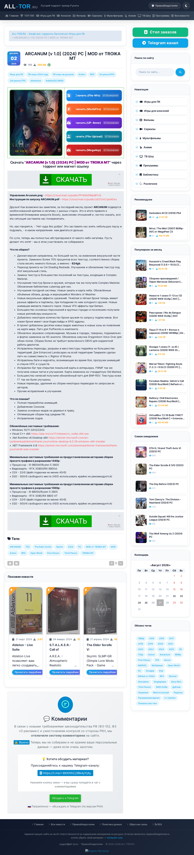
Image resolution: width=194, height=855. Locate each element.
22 (174, 596)
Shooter (173, 676)
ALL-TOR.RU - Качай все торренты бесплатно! (40, 33)
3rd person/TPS (18, 80)
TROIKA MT (88, 553)
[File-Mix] (49, 64)
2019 (150, 643)
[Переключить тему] (186, 5)
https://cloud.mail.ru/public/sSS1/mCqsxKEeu (89, 199)
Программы (150, 165)
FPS (157, 660)
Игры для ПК (77, 33)
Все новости (58, 824)
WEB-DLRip (161, 687)
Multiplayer (157, 665)
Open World (36, 553)
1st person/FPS (106, 74)
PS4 (161, 671)
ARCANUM (15, 546)
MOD (113, 546)
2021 (170, 643)
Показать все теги (147, 703)
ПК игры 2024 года (38, 74)
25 (146, 602)
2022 (140, 649)
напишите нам (114, 837)
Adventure (36, 80)
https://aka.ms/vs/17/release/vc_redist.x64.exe (60, 433)
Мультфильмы (151, 138)
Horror (167, 660)
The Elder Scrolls (42, 546)
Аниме (147, 147)
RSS (159, 824)
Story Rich (176, 681)
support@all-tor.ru (68, 844)
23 (181, 596)
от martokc (170, 698)
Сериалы (149, 129)
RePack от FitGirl (146, 676)
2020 (160, 643)
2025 (171, 649)
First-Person (53, 553)
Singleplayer (160, 681)
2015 (151, 638)
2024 (70, 546)
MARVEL (142, 665)
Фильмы (148, 119)
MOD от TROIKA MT (96, 546)
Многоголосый (161, 692)
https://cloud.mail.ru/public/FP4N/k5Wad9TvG (73, 195)
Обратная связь (138, 824)
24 (139, 602)
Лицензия (143, 692)
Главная (39, 824)
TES (28, 546)
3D (180, 649)
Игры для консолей (156, 110)
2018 (140, 643)
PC (79, 546)
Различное (150, 183)
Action (82, 74)
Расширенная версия (149, 698)
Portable (150, 671)
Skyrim (59, 546)
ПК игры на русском (63, 74)
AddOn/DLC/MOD (54, 80)
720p (140, 654)
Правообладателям (83, 824)
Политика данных (112, 824)
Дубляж (176, 687)
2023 (151, 649)
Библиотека (150, 174)
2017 (171, 638)
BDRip (178, 654)
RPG (92, 74)
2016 (161, 638)
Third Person (70, 553)
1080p (141, 638)
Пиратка (178, 692)
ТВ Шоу (149, 156)
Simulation (143, 681)
